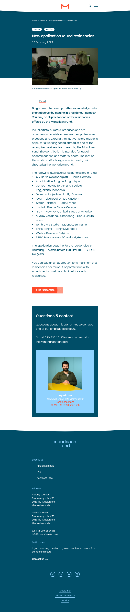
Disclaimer (65, 590)
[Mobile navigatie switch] (96, 6)
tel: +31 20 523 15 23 (43, 530)
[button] (90, 6)
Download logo (44, 478)
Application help (45, 465)
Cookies (65, 600)
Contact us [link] (38, 559)
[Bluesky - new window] (69, 574)
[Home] (65, 6)
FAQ (38, 472)
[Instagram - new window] (77, 574)
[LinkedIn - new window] (61, 574)
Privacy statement (65, 595)
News (42, 20)
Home (34, 20)
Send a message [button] (65, 402)
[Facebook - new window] (52, 574)
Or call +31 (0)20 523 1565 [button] (65, 405)
